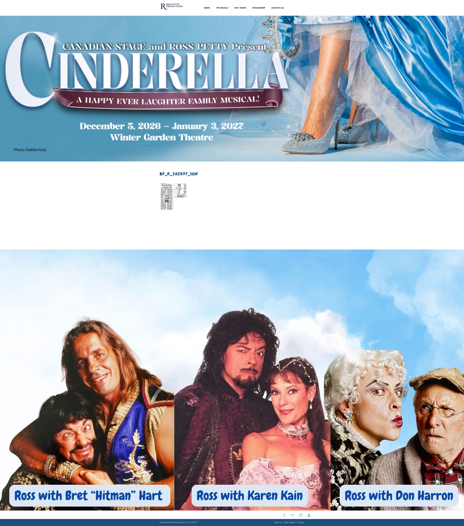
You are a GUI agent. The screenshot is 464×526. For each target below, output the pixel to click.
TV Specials (222, 8)
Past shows (240, 8)
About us (278, 522)
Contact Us (278, 8)
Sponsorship (258, 8)
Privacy (300, 522)
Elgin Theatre (289, 522)
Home (207, 8)
